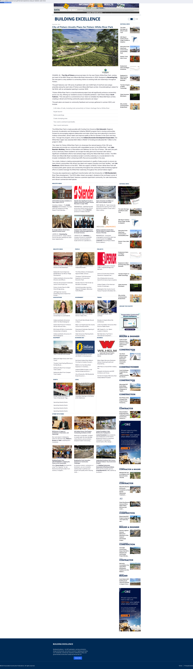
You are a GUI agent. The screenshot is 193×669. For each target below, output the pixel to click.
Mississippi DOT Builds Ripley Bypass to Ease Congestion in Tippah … (123, 388)
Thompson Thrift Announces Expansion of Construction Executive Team (83, 278)
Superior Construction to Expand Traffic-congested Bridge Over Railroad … (106, 267)
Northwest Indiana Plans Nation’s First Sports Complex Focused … (84, 361)
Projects (100, 249)
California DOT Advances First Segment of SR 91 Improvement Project (124, 343)
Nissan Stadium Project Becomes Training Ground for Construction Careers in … (124, 415)
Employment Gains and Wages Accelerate (124, 67)
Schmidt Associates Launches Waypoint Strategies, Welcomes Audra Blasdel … (83, 289)
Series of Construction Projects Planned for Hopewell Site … (105, 274)
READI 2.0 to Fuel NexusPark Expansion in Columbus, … (83, 365)
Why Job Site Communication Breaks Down (124, 105)
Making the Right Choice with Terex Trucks (63, 359)
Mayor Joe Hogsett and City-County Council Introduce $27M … (85, 325)
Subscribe (78, 658)
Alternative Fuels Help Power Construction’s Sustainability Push (124, 50)
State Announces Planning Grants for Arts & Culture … (84, 334)
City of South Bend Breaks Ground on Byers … (84, 321)
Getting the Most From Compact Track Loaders (62, 368)
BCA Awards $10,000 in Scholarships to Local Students (62, 314)
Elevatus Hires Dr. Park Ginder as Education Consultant (84, 283)
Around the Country (126, 306)
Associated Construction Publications (14, 665)
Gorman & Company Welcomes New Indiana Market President (107, 376)
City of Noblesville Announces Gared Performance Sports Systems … (107, 279)
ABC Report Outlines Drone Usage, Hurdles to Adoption (124, 221)
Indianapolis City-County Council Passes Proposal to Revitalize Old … (106, 289)
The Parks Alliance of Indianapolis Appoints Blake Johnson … (84, 272)
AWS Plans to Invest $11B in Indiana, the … (107, 367)
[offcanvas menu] (137, 19)
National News (125, 24)
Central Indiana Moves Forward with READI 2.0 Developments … (84, 355)
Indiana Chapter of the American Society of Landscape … (106, 285)
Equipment (56, 337)
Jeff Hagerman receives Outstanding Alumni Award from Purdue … (62, 293)
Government (79, 297)
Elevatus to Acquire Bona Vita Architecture (105, 321)
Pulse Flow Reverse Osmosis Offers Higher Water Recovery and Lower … (124, 505)
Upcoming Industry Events (61, 402)
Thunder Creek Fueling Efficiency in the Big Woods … (63, 364)
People (77, 249)
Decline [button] (2, 2)
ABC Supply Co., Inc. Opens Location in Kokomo (104, 330)
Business (100, 337)
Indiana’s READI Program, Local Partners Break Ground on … (83, 370)
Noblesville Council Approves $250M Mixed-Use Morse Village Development (62, 273)
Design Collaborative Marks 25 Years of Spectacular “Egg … (62, 397)
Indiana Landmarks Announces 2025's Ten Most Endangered (62, 321)
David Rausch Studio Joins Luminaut (104, 314)
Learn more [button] (43, 1)
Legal (77, 379)
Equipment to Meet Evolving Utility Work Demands (123, 264)
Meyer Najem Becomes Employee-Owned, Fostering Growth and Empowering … (106, 362)
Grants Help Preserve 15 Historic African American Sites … (62, 325)
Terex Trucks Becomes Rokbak (62, 354)
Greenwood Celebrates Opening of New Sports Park (84, 330)
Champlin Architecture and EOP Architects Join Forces (105, 372)
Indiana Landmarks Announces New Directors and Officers (63, 279)
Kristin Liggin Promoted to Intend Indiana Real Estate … (84, 266)
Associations (57, 297)
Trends (99, 297)
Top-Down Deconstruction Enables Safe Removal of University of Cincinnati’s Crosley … (123, 358)
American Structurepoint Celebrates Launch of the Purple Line (63, 283)
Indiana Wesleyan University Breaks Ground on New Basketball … (63, 266)
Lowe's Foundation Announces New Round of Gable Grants (106, 325)
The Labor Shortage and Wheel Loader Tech (123, 210)
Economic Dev (79, 337)
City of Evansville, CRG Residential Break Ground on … (84, 375)
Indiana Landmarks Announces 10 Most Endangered (62, 334)
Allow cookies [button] (7, 2)
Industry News (57, 183)
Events (55, 379)
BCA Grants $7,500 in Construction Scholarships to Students (63, 330)
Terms (180, 665)
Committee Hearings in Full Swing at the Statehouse (84, 397)
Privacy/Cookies (188, 665)
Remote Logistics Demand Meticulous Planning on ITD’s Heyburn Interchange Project (124, 535)
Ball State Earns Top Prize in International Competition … (104, 334)
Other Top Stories (58, 414)
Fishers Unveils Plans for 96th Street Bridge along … (62, 288)
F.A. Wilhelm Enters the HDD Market (105, 355)
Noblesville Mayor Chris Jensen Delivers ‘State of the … (83, 314)
